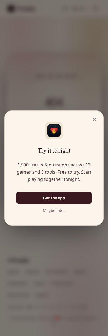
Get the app (54, 197)
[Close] (94, 119)
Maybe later (54, 210)
